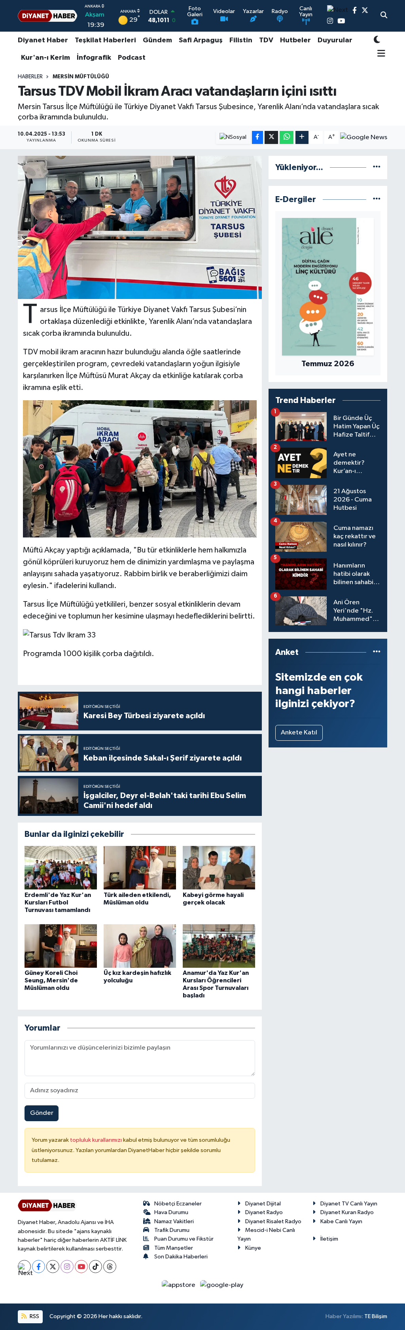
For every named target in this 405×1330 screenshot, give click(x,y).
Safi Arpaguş (201, 40)
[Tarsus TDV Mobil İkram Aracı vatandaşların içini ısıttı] (140, 227)
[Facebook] (38, 1266)
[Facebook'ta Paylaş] (257, 137)
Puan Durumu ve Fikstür (184, 1239)
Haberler (30, 76)
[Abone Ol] (363, 137)
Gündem (157, 40)
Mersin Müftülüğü (81, 76)
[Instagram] (67, 1266)
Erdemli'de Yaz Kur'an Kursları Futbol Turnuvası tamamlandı (58, 902)
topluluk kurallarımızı (96, 1140)
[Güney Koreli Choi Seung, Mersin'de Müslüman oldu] (61, 945)
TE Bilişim (375, 1316)
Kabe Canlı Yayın (341, 1221)
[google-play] (222, 1284)
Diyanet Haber (43, 40)
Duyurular (335, 40)
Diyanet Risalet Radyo (273, 1221)
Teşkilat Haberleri (105, 40)
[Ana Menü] (379, 54)
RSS (33, 1316)
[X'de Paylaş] (271, 137)
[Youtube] (81, 1266)
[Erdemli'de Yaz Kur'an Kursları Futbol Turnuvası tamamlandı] (61, 867)
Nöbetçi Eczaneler (178, 1204)
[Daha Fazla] (301, 137)
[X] (52, 1266)
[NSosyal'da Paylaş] (233, 137)
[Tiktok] (95, 1266)
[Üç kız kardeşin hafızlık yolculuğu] (140, 945)
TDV (266, 40)
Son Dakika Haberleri (181, 1257)
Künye (253, 1248)
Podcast (132, 57)
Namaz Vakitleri (174, 1221)
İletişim (329, 1239)
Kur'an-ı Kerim (45, 57)
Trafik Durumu (171, 1230)
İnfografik (94, 57)
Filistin (240, 40)
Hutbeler (295, 40)
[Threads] (109, 1266)
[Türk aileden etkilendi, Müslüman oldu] (140, 867)
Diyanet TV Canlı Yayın (348, 1204)
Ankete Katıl (299, 732)
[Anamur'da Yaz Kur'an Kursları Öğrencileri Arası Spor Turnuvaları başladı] (219, 945)
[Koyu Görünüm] (377, 40)
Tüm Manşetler (173, 1248)
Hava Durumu (171, 1212)
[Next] (24, 1266)
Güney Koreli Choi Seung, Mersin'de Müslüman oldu (51, 980)
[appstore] (179, 1284)
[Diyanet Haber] (47, 16)
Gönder (41, 1113)
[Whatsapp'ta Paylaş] (286, 137)
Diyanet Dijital (263, 1204)
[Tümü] (376, 167)
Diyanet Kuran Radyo (347, 1212)
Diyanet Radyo (264, 1212)
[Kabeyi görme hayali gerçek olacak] (219, 867)
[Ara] (383, 16)
